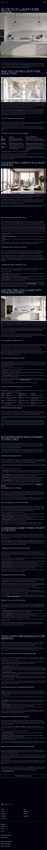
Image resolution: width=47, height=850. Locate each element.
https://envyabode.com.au (9, 771)
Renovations (3, 816)
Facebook (3, 824)
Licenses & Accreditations (6, 843)
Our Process (26, 811)
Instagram (3, 826)
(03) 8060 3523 (4, 837)
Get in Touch (26, 816)
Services (2, 811)
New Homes (3, 818)
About (25, 809)
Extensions (3, 813)
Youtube (2, 831)
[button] (44, 2)
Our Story (25, 813)
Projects (2, 809)
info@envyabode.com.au (6, 835)
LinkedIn (2, 828)
